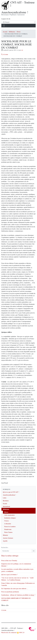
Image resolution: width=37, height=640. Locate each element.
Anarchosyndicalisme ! (9, 495)
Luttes (4, 498)
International (6, 506)
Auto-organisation (9, 515)
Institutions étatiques (10, 518)
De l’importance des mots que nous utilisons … (14, 588)
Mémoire (5, 535)
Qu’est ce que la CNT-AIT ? (11, 492)
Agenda (5, 541)
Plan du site (4, 632)
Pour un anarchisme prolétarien (10, 592)
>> (33, 551)
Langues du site (5, 19)
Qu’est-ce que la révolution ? (9, 574)
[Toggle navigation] (3, 25)
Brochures (6, 501)
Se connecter (12, 632)
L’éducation (7, 524)
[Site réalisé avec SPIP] (32, 629)
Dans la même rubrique (9, 555)
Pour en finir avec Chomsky (9, 560)
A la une (5, 54)
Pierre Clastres (8, 532)
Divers (18, 32)
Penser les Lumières (10, 526)
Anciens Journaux (8, 538)
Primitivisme (7, 529)
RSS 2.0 (21, 632)
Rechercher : (5, 547)
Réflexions (12, 32)
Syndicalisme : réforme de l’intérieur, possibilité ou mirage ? (18, 595)
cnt (22, 50)
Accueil (5, 32)
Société (5, 503)
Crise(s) (6, 521)
